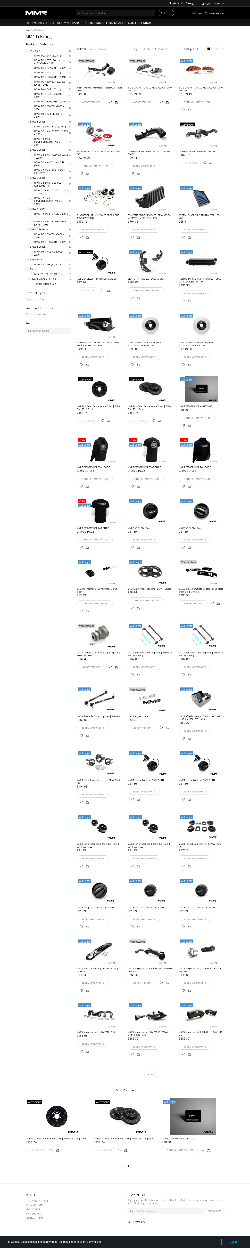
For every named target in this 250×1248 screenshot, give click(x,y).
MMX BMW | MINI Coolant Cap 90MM (95, 907)
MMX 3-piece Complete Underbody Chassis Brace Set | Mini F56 (201, 590)
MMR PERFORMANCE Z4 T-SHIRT (93, 528)
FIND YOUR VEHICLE (37, 1200)
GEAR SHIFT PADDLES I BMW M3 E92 (146, 278)
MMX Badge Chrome (138, 716)
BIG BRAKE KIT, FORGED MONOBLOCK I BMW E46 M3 (150, 89)
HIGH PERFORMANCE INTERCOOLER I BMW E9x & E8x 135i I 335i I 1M (200, 280)
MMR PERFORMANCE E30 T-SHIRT (144, 467)
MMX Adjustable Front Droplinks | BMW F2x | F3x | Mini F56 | (150, 654)
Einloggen (191, 3)
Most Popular (125, 1090)
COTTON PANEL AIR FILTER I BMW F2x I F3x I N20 (200, 217)
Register (174, 3)
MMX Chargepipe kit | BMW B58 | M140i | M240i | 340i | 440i (149, 1033)
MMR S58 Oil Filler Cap (139, 528)
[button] (102, 1242)
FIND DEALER (33, 1213)
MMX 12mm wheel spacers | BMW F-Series (149, 588)
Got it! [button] (233, 1242)
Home (28, 30)
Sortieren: (82, 49)
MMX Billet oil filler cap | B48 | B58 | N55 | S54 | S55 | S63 (98, 845)
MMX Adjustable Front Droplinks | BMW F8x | (99, 716)
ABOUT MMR (33, 1209)
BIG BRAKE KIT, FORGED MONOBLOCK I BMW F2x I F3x (201, 89)
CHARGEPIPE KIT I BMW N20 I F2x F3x (197, 151)
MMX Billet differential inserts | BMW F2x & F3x (98, 781)
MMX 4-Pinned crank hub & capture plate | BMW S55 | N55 (98, 654)
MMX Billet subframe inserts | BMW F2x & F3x (200, 845)
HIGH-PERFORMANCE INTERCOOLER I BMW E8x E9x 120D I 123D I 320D (98, 344)
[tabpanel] (193, 1129)
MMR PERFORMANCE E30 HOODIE (93, 467)
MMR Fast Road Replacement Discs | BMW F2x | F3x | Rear (149, 408)
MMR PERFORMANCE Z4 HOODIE (195, 467)
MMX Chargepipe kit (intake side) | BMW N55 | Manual (150, 970)
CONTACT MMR (35, 1217)
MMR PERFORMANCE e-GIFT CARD (196, 406)
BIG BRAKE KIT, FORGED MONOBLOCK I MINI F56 (98, 153)
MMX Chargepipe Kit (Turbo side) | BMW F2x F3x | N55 (201, 970)
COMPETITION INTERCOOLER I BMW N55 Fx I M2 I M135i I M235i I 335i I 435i (149, 217)
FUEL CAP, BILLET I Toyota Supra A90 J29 (96, 278)
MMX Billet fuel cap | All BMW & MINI (146, 780)
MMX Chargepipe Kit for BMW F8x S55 (96, 1032)
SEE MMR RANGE (35, 1205)
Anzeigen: (189, 49)
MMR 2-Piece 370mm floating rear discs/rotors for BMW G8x (145, 344)
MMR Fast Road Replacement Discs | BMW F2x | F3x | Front (98, 408)
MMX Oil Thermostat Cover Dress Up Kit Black (97, 590)
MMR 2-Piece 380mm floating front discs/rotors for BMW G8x (196, 344)
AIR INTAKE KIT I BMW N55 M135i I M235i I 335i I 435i (99, 89)
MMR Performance (37, 13)
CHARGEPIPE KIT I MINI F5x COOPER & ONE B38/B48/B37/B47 (98, 217)
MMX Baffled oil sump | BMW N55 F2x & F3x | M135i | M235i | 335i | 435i (201, 718)
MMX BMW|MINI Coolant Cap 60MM (146, 907)
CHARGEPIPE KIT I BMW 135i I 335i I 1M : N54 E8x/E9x (149, 153)
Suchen (165, 12)
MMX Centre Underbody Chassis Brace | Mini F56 (97, 970)
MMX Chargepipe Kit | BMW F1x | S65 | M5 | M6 (201, 1033)
